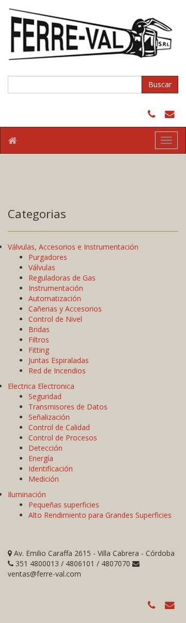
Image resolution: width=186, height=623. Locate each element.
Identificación (50, 468)
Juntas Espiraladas (58, 360)
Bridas (39, 329)
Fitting (38, 350)
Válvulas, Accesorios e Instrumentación (73, 247)
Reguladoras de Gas (62, 278)
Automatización (54, 298)
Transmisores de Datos (67, 407)
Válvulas (41, 267)
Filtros (38, 340)
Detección (45, 448)
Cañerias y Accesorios (65, 309)
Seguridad (44, 396)
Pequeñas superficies (63, 505)
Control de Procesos (62, 437)
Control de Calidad (59, 427)
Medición (43, 479)
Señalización (49, 417)
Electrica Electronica (41, 386)
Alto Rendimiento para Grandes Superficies (100, 515)
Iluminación (27, 494)
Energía (40, 458)
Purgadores (47, 257)
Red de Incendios (57, 370)
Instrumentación (55, 288)
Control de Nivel (55, 319)
